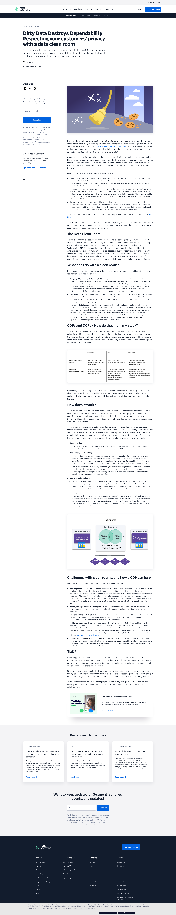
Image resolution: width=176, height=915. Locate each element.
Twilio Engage (40, 874)
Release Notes (121, 890)
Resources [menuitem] (108, 9)
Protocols (39, 866)
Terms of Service (90, 908)
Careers (92, 862)
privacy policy (28, 142)
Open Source (67, 874)
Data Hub (93, 886)
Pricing (38, 886)
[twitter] (30, 88)
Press (91, 870)
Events (92, 874)
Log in (159, 3)
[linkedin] (25, 88)
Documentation (68, 862)
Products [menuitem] (65, 9)
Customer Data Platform (44, 878)
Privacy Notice (60, 908)
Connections (40, 862)
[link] (97, 15)
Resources (120, 870)
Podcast (92, 878)
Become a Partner (123, 893)
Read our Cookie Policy (142, 912)
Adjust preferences (126, 912)
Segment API (67, 866)
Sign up (140, 9)
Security (38, 890)
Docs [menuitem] (97, 9)
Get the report (107, 711)
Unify (37, 870)
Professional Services (124, 878)
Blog (91, 866)
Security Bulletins (123, 882)
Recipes (119, 874)
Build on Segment (69, 870)
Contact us (120, 866)
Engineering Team (69, 878)
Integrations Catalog (43, 882)
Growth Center (95, 882)
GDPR (38, 893)
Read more (30, 777)
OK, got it (108, 912)
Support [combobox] (151, 3)
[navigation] (88, 15)
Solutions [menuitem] (78, 9)
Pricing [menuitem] (89, 9)
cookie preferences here (120, 906)
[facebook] (35, 88)
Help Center (121, 862)
